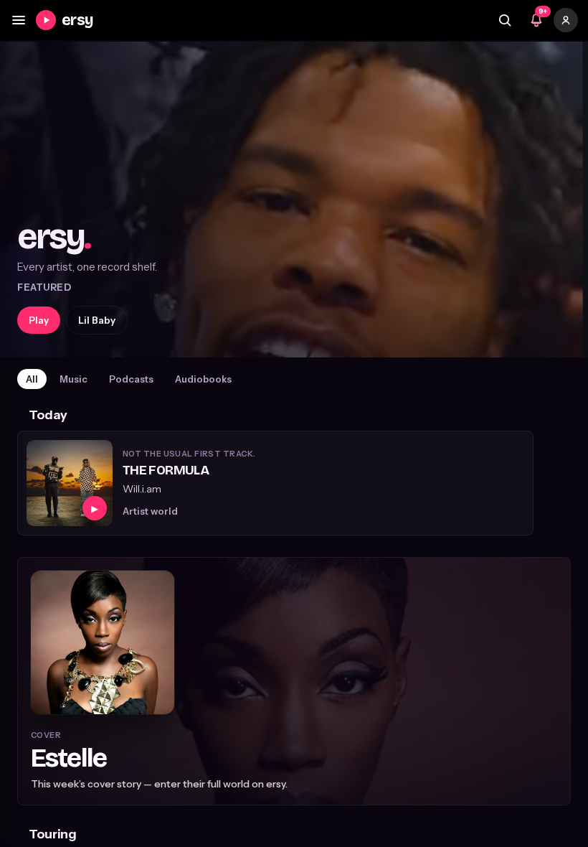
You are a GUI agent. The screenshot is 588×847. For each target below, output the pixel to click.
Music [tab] (73, 379)
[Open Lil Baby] (294, 199)
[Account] (566, 20)
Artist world (150, 511)
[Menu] (18, 20)
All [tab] (32, 379)
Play (39, 320)
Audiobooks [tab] (203, 379)
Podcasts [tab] (131, 379)
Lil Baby (96, 320)
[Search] (505, 20)
